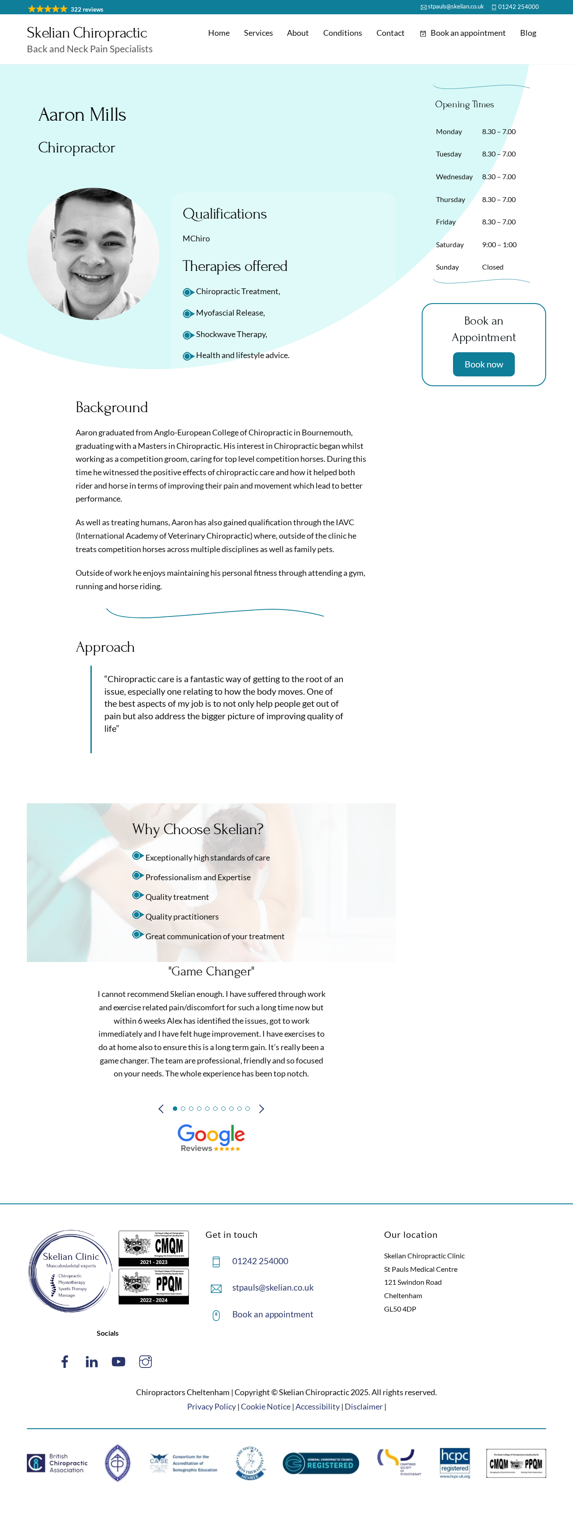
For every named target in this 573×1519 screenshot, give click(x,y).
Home (219, 33)
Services (258, 33)
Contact (390, 33)
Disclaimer (364, 1406)
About (298, 33)
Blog (528, 33)
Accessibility (317, 1406)
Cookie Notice (266, 1406)
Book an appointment (467, 33)
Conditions (342, 33)
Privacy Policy (211, 1406)
